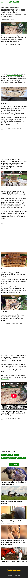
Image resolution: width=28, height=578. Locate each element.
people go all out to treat (14, 75)
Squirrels (13, 39)
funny (17, 455)
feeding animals (7, 455)
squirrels (12, 458)
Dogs (6, 14)
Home (2, 14)
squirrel (4, 458)
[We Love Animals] (14, 2)
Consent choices (14, 576)
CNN (7, 117)
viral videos (21, 458)
